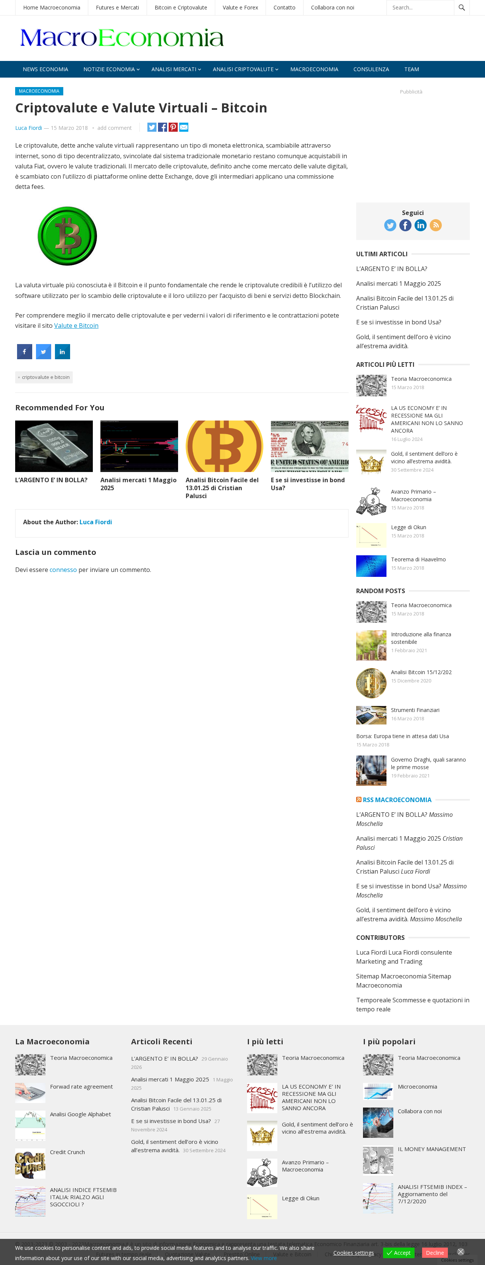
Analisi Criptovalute (243, 69)
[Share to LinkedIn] (62, 357)
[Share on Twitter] (43, 357)
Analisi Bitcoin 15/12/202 (421, 672)
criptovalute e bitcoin (46, 377)
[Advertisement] (413, 145)
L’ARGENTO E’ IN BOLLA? (51, 480)
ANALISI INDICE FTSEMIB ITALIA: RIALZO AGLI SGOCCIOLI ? (83, 1197)
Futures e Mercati (117, 7)
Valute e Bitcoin (76, 325)
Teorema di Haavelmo (418, 559)
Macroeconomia (314, 69)
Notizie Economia (109, 69)
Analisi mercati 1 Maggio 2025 (138, 484)
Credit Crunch (67, 1152)
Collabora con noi (332, 7)
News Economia (45, 69)
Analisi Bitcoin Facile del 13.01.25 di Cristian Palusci (222, 488)
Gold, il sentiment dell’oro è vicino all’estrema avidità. (424, 457)
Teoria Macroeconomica (421, 378)
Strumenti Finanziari (415, 710)
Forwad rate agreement (81, 1086)
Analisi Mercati (174, 69)
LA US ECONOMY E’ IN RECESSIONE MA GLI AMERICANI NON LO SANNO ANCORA (427, 419)
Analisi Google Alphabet (80, 1114)
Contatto (285, 7)
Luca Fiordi (28, 127)
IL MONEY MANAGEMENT (432, 1149)
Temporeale (373, 1000)
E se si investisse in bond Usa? (308, 484)
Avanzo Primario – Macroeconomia (413, 495)
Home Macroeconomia (51, 7)
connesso (63, 570)
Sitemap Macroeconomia (391, 976)
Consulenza (371, 69)
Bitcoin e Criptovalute (181, 7)
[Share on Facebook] (24, 357)
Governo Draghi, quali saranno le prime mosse (428, 763)
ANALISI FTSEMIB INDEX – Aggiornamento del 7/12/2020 (432, 1194)
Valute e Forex (240, 7)
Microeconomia (417, 1086)
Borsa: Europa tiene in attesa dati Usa (402, 736)
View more (264, 1258)
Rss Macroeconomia (397, 800)
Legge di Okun (408, 527)
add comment (114, 127)
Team (411, 69)
